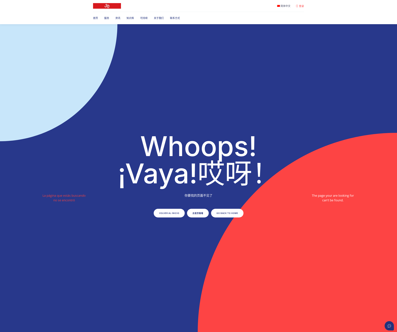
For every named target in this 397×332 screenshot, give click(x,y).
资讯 (117, 18)
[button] (283, 6)
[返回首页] (107, 6)
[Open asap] (389, 325)
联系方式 (175, 18)
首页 (95, 18)
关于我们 (159, 18)
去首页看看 (197, 213)
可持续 (144, 18)
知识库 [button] (130, 18)
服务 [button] (106, 18)
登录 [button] (301, 6)
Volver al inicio (169, 213)
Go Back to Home (227, 213)
